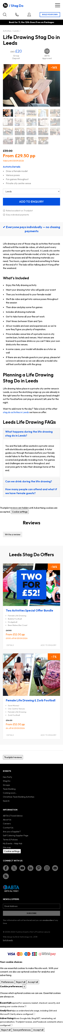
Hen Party (7, 777)
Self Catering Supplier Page (15, 835)
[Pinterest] (39, 868)
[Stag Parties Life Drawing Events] (43, 131)
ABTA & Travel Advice (13, 815)
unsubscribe (47, 920)
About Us (7, 819)
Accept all (33, 982)
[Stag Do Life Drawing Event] (43, 113)
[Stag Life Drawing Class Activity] (43, 140)
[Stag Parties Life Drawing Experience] (55, 131)
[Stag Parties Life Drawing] (55, 122)
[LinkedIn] (30, 868)
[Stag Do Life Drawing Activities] (19, 113)
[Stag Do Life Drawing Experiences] (19, 122)
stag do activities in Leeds (16, 412)
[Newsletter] (55, 868)
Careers (7, 823)
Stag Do (17, 6)
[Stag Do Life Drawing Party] (43, 122)
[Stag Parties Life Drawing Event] (31, 131)
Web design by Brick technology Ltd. (18, 937)
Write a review (12, 534)
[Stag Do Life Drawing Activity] (31, 113)
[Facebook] (6, 868)
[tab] (31, 433)
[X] (14, 868)
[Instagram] (47, 868)
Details (10, 645)
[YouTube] (22, 868)
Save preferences (22, 1029)
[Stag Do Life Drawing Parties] (31, 122)
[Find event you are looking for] (5, 14)
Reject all (20, 982)
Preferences (7, 982)
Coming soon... (10, 793)
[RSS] (6, 876)
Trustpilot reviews (13, 757)
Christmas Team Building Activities (18, 796)
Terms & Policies (10, 839)
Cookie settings (20, 511)
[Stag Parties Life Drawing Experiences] (8, 140)
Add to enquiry (48, 645)
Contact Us (8, 827)
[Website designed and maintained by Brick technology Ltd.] (8, 940)
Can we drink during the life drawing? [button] (28, 481)
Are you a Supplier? (12, 831)
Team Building (9, 789)
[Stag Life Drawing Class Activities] (31, 140)
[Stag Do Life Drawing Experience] (8, 122)
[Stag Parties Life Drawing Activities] (8, 131)
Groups (6, 785)
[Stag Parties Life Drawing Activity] (19, 131)
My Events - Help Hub (12, 843)
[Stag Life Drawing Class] (19, 140)
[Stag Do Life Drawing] (8, 113)
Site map (7, 847)
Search (6, 801)
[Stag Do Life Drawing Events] (55, 113)
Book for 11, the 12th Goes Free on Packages (31, 22)
